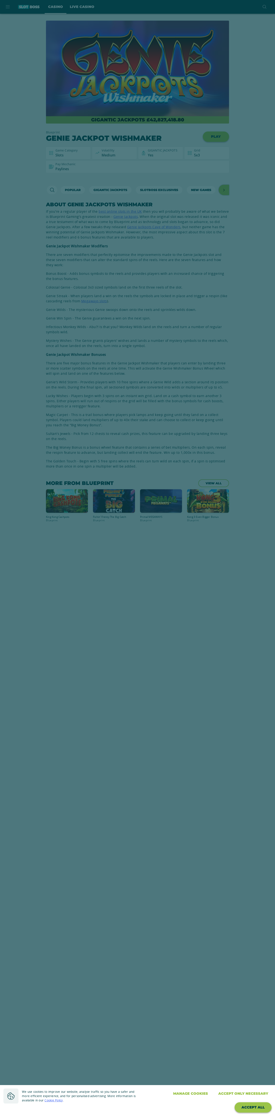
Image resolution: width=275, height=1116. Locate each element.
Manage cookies (190, 1094)
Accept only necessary (243, 1094)
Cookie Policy (53, 1100)
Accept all (253, 1107)
